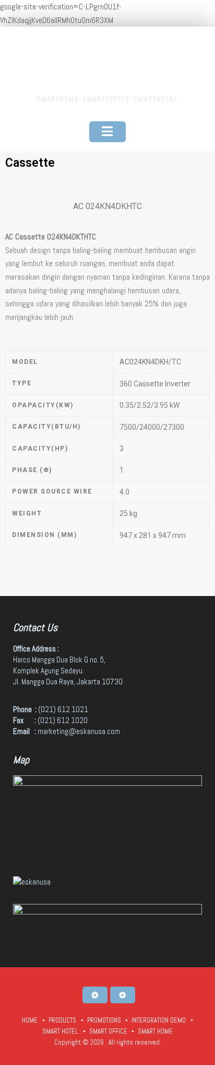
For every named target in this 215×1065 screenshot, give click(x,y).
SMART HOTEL (60, 1031)
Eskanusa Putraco (107, 62)
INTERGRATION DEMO (159, 1020)
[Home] (95, 995)
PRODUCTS (62, 1020)
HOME (30, 1020)
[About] (122, 995)
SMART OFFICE (108, 1031)
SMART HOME (155, 1031)
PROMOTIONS (104, 1020)
